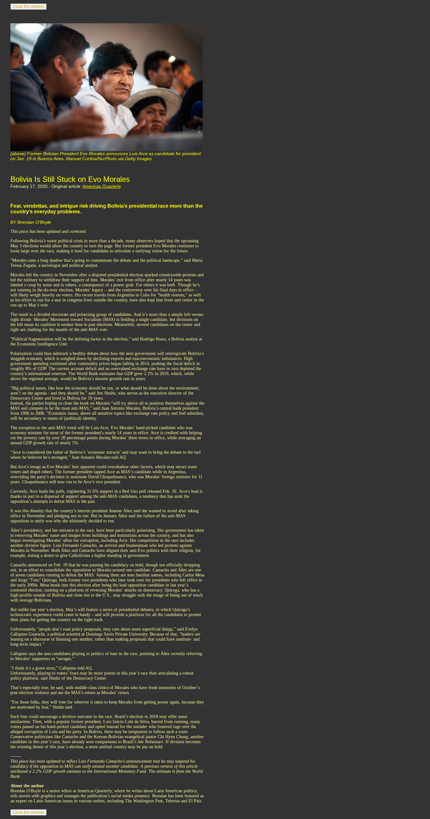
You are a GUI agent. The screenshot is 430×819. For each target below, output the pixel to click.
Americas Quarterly (101, 186)
